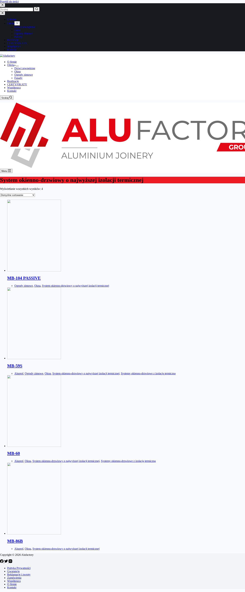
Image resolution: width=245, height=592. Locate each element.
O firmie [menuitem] (12, 19)
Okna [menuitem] (17, 30)
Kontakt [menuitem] (11, 49)
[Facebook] (2, 561)
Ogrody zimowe (23, 285)
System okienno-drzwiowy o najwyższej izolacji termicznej (75, 285)
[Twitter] (6, 561)
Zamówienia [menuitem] (14, 577)
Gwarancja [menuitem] (13, 571)
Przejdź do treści (9, 1)
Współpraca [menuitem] (14, 46)
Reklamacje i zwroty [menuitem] (18, 574)
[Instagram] (10, 561)
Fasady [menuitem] (18, 36)
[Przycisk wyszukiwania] (36, 9)
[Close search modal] (2, 5)
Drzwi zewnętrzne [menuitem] (24, 27)
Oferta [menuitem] (10, 23)
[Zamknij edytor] (2, 13)
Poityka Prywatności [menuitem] (18, 568)
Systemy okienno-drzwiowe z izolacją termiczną (148, 373)
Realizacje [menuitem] (13, 39)
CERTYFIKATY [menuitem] (17, 43)
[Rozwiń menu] (17, 23)
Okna (37, 285)
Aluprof (18, 373)
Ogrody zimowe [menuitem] (23, 33)
